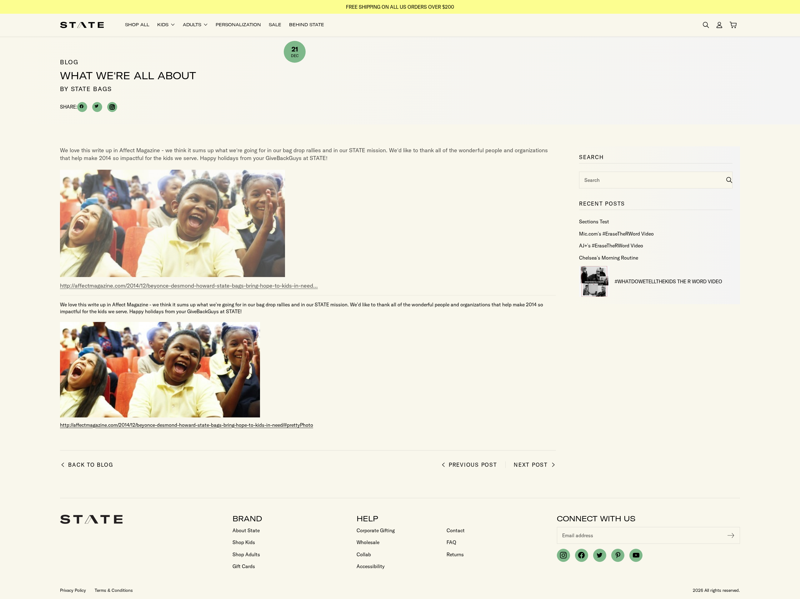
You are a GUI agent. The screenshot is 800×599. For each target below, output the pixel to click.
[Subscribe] (731, 535)
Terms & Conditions (114, 590)
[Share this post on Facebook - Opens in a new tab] (82, 107)
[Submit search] (729, 180)
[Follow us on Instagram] (563, 555)
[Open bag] (733, 25)
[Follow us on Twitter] (599, 555)
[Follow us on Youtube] (635, 555)
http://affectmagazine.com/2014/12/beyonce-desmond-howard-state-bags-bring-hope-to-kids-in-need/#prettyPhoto (186, 425)
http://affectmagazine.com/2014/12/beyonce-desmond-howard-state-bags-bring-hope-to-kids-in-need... (189, 285)
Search (592, 180)
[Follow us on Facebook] (581, 555)
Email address (577, 535)
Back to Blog (90, 464)
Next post (531, 464)
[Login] (719, 25)
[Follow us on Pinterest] (617, 555)
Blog (69, 62)
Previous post (473, 464)
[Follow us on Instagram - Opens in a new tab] (112, 107)
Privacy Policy (73, 590)
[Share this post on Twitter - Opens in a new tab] (97, 107)
